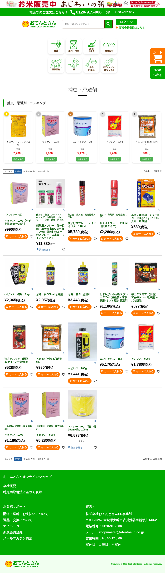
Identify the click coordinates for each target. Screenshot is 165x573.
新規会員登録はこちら (130, 27)
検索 (108, 24)
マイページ (11, 526)
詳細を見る (18, 159)
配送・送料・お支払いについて (25, 514)
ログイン (126, 22)
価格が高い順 (43, 171)
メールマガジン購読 (17, 538)
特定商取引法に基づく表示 (22, 492)
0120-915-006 (89, 12)
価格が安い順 (29, 171)
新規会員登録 (13, 532)
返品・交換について (17, 520)
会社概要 (9, 486)
